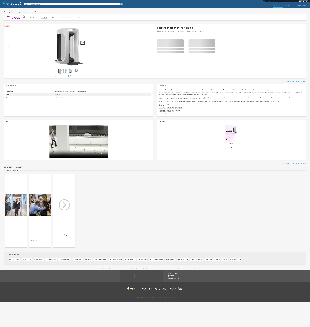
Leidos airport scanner (14, 259)
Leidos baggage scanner (50, 259)
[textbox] (72, 4)
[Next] (128, 47)
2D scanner (225, 259)
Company (33, 17)
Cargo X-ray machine (77, 259)
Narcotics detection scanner (115, 259)
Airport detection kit (38, 259)
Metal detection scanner (182, 259)
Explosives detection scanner (100, 259)
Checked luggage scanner (197, 259)
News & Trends (301, 5)
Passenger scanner (170, 259)
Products (277, 5)
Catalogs (287, 5)
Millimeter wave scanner (235, 259)
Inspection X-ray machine (64, 259)
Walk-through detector (143, 259)
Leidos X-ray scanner (26, 259)
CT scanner (217, 259)
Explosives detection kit (130, 259)
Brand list (170, 272)
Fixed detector (88, 259)
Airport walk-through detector (157, 259)
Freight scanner (208, 259)
